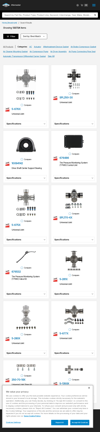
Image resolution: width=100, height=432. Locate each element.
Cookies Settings (13, 422)
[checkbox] (22, 105)
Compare (27, 105)
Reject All (60, 422)
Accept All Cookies (80, 422)
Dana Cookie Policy (32, 416)
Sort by (32, 36)
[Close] (89, 388)
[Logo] (11, 5)
